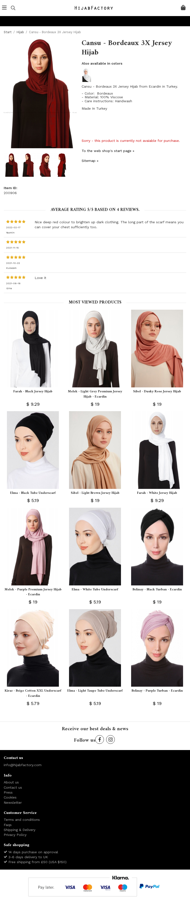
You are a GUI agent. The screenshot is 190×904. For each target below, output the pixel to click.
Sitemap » (90, 161)
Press (8, 792)
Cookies (10, 797)
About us (11, 782)
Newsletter (13, 802)
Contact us (13, 787)
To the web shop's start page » (108, 151)
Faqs (8, 825)
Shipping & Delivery (19, 830)
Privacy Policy (15, 835)
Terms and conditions (22, 820)
